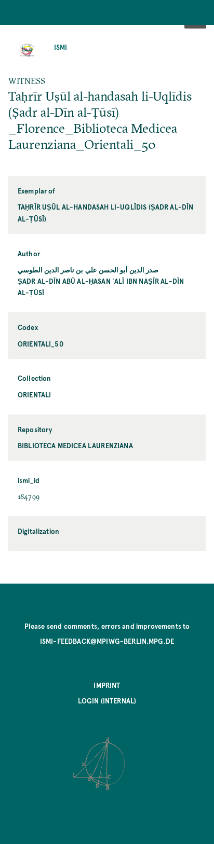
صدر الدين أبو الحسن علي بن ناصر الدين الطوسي (88, 269)
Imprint (106, 685)
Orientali (34, 394)
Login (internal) (107, 700)
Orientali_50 (40, 344)
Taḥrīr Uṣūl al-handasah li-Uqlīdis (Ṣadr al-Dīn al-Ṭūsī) (106, 212)
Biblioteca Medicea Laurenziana (75, 445)
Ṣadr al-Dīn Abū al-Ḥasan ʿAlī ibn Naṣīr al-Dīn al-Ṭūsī (101, 286)
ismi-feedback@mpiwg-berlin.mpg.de (107, 641)
